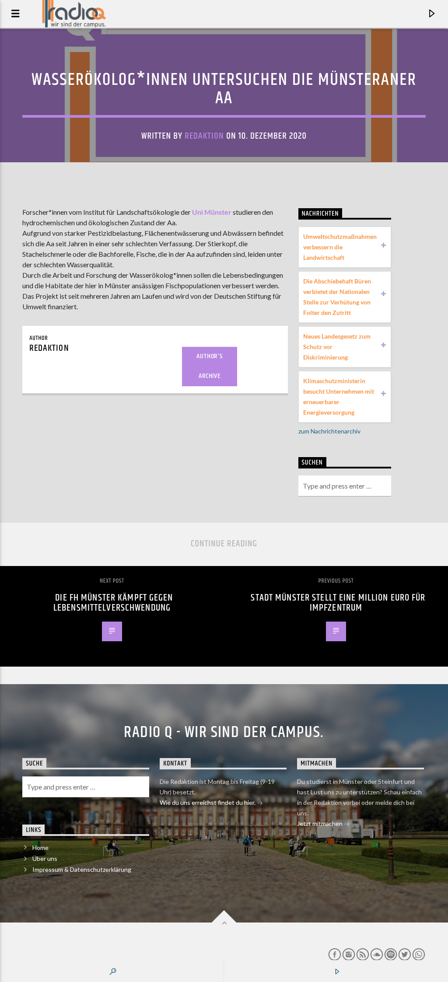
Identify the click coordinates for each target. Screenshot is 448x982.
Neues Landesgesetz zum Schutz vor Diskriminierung (337, 346)
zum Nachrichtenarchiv (329, 431)
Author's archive (209, 366)
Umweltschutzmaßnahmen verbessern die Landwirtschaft (340, 247)
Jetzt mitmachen (320, 823)
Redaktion (204, 136)
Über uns (44, 858)
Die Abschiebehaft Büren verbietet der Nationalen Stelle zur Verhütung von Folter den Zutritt (337, 296)
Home (40, 847)
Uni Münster (211, 212)
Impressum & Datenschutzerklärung (81, 869)
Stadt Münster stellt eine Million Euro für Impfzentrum (338, 603)
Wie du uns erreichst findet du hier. (208, 802)
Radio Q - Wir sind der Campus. (224, 732)
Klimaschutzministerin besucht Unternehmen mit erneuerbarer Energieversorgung (338, 396)
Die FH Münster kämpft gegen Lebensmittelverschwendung (113, 603)
